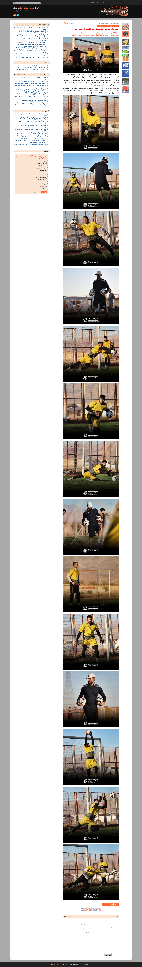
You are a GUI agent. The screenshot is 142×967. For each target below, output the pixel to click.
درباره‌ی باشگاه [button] (124, 2)
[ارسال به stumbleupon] (86, 910)
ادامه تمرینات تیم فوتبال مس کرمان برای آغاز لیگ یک (30, 48)
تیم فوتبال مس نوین (41, 167)
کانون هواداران (94, 2)
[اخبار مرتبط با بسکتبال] (125, 57)
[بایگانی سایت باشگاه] (125, 42)
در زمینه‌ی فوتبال (44, 24)
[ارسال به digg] (82, 910)
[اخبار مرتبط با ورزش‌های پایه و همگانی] (125, 81)
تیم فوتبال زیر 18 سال (41, 177)
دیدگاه (47, 62)
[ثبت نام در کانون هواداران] (125, 26)
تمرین (116, 904)
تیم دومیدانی (43, 186)
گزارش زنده (104, 2)
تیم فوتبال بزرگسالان (41, 163)
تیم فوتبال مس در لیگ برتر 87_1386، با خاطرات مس (30, 69)
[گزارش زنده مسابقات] (125, 34)
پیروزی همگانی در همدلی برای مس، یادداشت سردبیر (31, 68)
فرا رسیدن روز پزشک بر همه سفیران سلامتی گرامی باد (30, 135)
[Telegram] (17, 15)
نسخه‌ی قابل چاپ (69, 23)
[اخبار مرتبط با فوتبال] (125, 49)
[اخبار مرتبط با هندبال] (125, 65)
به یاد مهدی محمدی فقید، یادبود (37, 66)
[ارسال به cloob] (89, 910)
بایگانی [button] (114, 2)
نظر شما (116, 916)
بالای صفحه (67, 916)
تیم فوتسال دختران (41, 165)
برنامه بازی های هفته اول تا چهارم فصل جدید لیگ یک (30, 57)
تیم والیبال (43, 188)
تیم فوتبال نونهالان (42, 179)
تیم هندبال (43, 161)
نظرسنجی (46, 151)
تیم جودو (44, 181)
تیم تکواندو (43, 184)
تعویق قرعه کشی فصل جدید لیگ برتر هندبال (33, 100)
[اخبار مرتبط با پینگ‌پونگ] (125, 89)
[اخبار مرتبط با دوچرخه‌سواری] (125, 73)
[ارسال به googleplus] (99, 910)
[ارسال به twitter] (92, 910)
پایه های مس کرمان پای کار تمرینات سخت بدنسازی (31, 42)
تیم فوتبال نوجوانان (41, 174)
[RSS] (14, 15)
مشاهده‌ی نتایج (37, 192)
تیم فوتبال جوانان (42, 172)
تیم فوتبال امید (42, 170)
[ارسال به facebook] (96, 910)
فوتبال (111, 904)
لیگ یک (105, 904)
